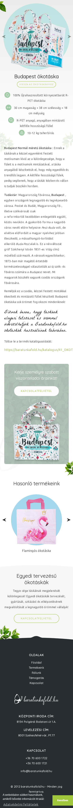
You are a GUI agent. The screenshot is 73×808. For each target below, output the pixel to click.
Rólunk (36, 672)
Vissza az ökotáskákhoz (36, 84)
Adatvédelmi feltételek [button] (21, 804)
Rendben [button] (62, 800)
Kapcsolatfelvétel (36, 618)
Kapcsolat (37, 683)
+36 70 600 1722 (36, 758)
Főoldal (36, 662)
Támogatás (36, 678)
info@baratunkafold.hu (36, 771)
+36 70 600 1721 (36, 763)
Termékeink (36, 667)
